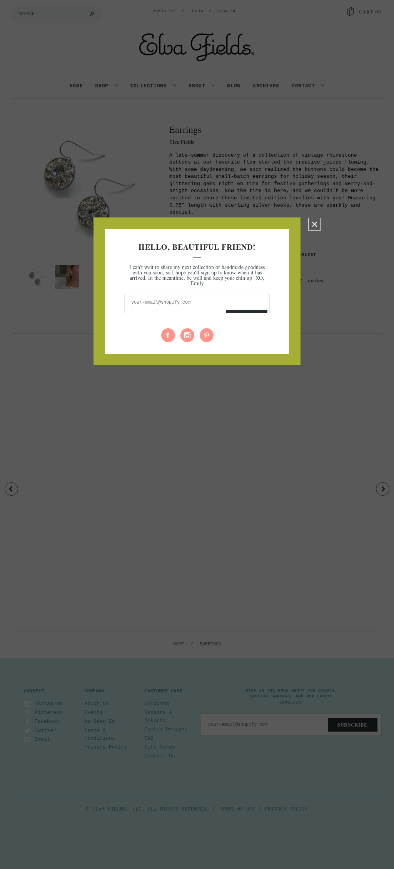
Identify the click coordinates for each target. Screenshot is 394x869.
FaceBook (168, 335)
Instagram (187, 335)
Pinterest (207, 335)
